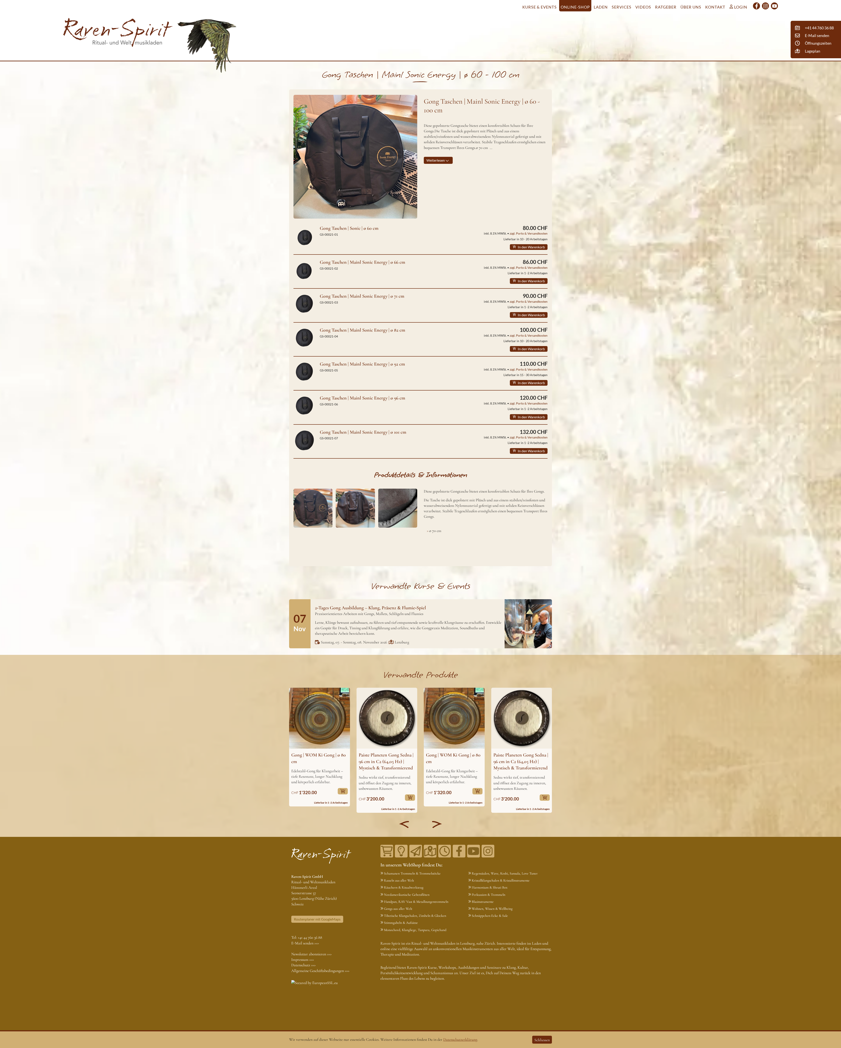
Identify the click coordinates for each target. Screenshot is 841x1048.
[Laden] (444, 851)
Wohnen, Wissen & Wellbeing (492, 909)
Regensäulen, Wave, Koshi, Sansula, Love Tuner (505, 873)
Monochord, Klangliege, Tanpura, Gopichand (415, 930)
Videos (643, 7)
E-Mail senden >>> (305, 943)
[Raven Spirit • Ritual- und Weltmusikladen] (118, 33)
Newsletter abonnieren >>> (311, 954)
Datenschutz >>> (303, 965)
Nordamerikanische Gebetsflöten (406, 894)
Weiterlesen (435, 160)
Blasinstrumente (483, 902)
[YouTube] (774, 5)
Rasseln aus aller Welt (399, 880)
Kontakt (715, 7)
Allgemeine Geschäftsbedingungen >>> (320, 970)
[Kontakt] (430, 851)
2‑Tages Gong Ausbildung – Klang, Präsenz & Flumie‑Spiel (370, 608)
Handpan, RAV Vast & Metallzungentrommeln (416, 902)
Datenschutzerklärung (460, 1039)
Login (740, 7)
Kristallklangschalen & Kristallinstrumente (501, 880)
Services (621, 7)
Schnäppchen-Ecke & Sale (490, 916)
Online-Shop (575, 7)
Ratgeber (666, 7)
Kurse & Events (539, 7)
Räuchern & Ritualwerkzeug (403, 887)
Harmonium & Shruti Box (489, 887)
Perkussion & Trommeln (488, 894)
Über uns (690, 7)
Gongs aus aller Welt (398, 909)
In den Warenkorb (531, 247)
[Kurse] (401, 851)
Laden (601, 7)
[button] (404, 824)
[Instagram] (765, 5)
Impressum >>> (302, 959)
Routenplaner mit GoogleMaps (317, 919)
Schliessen (542, 1039)
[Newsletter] (415, 851)
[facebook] (756, 5)
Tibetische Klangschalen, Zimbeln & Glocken (415, 916)
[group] (319, 747)
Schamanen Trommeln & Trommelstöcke (412, 873)
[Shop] (386, 851)
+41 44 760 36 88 (310, 937)
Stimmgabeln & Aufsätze (401, 923)
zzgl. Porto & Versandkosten (529, 233)
